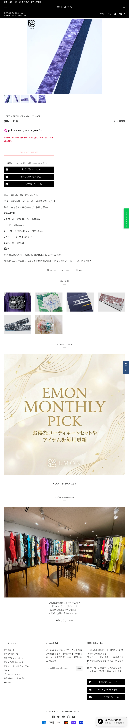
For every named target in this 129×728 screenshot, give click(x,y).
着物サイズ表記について (13, 662)
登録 (79, 668)
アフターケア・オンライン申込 (16, 666)
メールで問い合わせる (31, 184)
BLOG (6, 670)
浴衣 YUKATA (33, 116)
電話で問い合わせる (31, 169)
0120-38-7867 (116, 14)
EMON (50, 711)
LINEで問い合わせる (31, 176)
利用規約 (7, 682)
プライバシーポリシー (13, 674)
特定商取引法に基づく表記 (14, 678)
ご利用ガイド (9, 650)
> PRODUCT (17, 116)
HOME (7, 116)
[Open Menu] (8, 7)
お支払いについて (11, 654)
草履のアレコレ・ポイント (14, 658)
